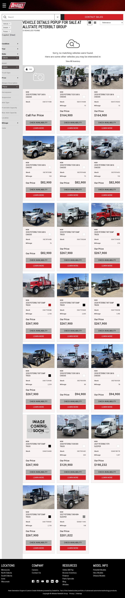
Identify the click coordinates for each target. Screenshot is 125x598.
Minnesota (5, 570)
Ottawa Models (99, 576)
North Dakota (6, 573)
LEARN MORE (38, 128)
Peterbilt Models (99, 570)
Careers (35, 570)
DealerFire (55, 591)
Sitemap (79, 593)
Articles (65, 584)
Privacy (71, 593)
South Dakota (6, 576)
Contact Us (36, 573)
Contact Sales (94, 17)
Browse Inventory (69, 573)
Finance (65, 576)
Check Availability (38, 123)
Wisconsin (5, 582)
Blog (64, 582)
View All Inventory (73, 61)
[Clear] (12, 35)
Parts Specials (68, 579)
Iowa (3, 579)
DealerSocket (72, 591)
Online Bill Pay (67, 570)
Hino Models (98, 573)
